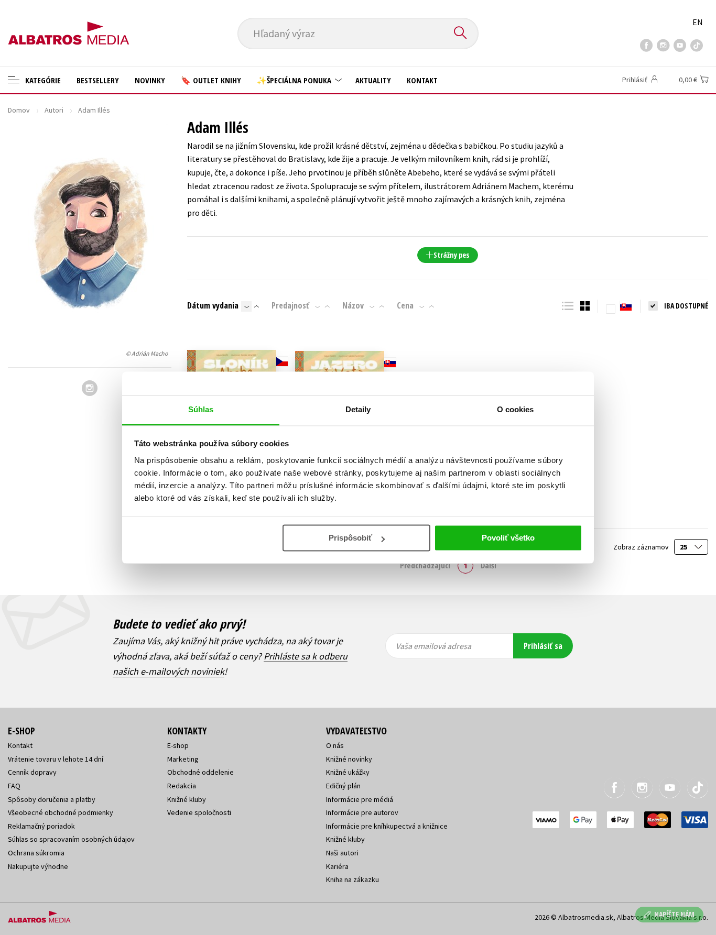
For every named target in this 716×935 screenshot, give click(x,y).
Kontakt (422, 80)
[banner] (68, 24)
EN (697, 22)
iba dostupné (686, 306)
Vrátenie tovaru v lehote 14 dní (55, 759)
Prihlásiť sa (543, 646)
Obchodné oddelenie (200, 772)
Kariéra (337, 866)
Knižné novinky (349, 759)
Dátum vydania (212, 305)
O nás (335, 745)
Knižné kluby (186, 799)
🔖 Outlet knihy (211, 80)
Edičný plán (343, 785)
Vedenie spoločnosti (199, 812)
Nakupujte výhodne (38, 866)
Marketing (183, 759)
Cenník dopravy (32, 772)
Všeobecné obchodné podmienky (60, 812)
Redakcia (181, 785)
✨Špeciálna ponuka (295, 80)
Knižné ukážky (348, 772)
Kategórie (42, 80)
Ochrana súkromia (36, 852)
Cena (405, 305)
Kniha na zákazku (352, 879)
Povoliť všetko (508, 537)
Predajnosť (290, 305)
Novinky (150, 80)
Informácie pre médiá (359, 799)
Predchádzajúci (425, 565)
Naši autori (342, 852)
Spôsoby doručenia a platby (51, 799)
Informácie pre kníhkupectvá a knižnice (387, 826)
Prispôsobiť (350, 537)
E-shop (178, 745)
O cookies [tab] (515, 409)
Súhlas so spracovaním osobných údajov (71, 839)
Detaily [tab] (358, 409)
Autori (54, 110)
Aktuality (373, 80)
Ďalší (488, 565)
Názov (353, 305)
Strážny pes (451, 255)
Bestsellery (98, 80)
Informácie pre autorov (362, 812)
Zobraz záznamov (641, 547)
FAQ (14, 785)
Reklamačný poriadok (41, 826)
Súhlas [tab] (201, 409)
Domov (19, 110)
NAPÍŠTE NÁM (674, 914)
